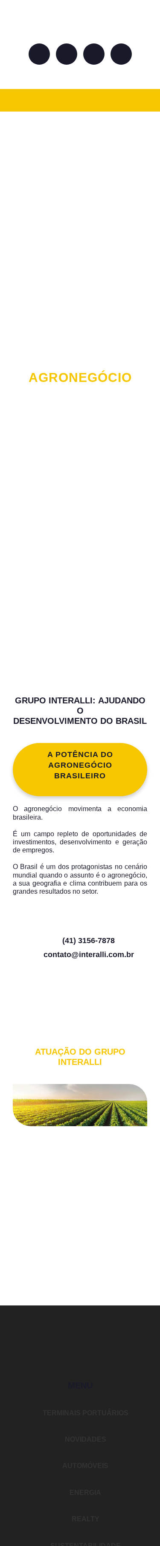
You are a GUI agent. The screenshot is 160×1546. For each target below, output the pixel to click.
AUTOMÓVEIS (84, 1465)
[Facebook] (39, 54)
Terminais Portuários (84, 1413)
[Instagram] (66, 54)
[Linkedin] (94, 54)
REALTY (84, 1519)
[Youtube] (121, 54)
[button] (141, 100)
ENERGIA (84, 1492)
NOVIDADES (84, 1439)
